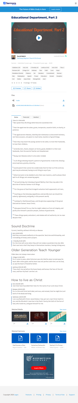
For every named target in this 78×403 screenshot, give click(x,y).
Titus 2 (62, 67)
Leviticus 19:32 (45, 67)
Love (52, 70)
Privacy (48, 395)
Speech (29, 76)
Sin (34, 73)
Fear (41, 70)
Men (13, 76)
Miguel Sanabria (17, 347)
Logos (16, 395)
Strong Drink (36, 79)
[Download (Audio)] (64, 100)
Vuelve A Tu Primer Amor (58, 345)
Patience (28, 73)
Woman (59, 73)
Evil (13, 79)
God (44, 79)
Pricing (38, 395)
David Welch (21, 56)
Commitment (50, 73)
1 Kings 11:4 (26, 70)
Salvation (41, 73)
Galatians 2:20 (16, 67)
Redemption (21, 76)
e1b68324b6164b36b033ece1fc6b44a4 (30, 105)
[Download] (27, 323)
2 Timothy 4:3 (34, 67)
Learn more (55, 9)
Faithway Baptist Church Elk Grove (29, 58)
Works (19, 79)
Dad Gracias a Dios (19, 345)
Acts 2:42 (25, 67)
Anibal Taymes (54, 347)
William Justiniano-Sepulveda (40, 347)
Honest (52, 76)
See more (63, 309)
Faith (46, 70)
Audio (18, 100)
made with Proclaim (59, 56)
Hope (57, 70)
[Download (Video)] (64, 105)
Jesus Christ (27, 79)
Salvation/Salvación (38, 345)
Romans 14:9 (16, 70)
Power (36, 76)
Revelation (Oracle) (17, 73)
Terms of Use (59, 395)
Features (29, 395)
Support (72, 395)
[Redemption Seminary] (39, 366)
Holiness (34, 70)
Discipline (59, 76)
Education (44, 76)
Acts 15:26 (54, 67)
